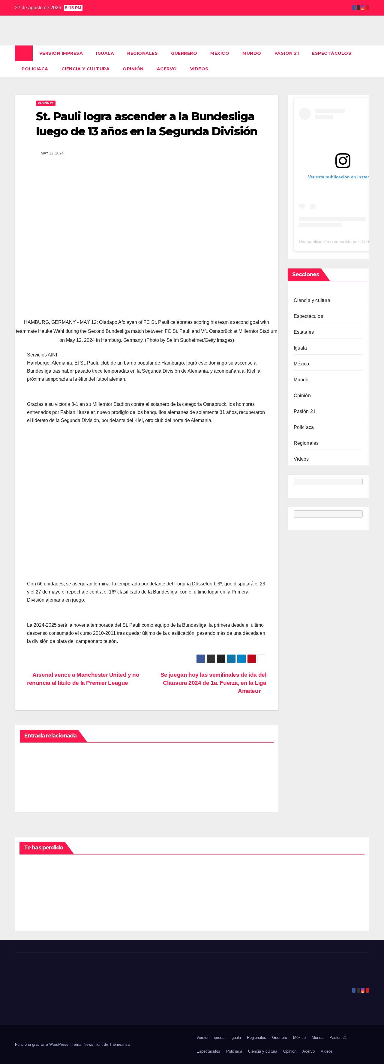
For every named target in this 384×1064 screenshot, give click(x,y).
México (219, 53)
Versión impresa (61, 53)
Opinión (133, 69)
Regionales (142, 53)
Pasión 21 (286, 53)
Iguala (105, 53)
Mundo (251, 53)
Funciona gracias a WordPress (42, 1044)
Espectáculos (331, 53)
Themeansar (119, 1044)
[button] (365, 60)
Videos (199, 69)
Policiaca (35, 69)
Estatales (304, 332)
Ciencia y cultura (86, 69)
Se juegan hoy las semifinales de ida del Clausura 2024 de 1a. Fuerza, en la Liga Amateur (213, 683)
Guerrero (184, 53)
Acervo (167, 69)
